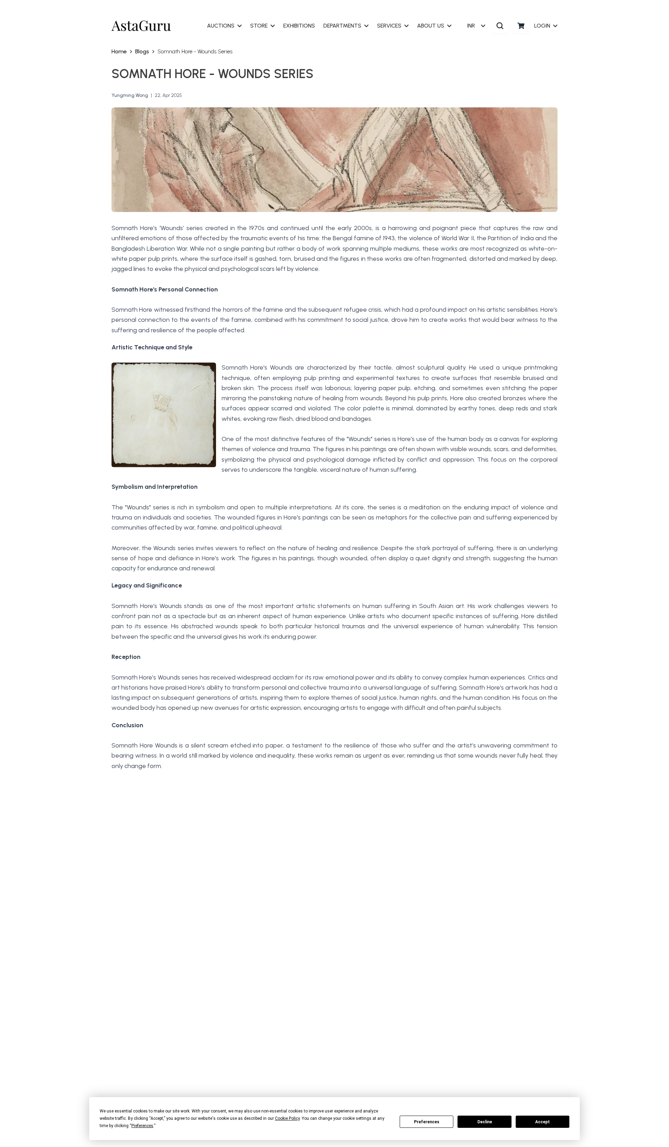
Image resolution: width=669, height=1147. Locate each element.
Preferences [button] (142, 1125)
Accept (542, 1121)
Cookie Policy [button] (287, 1118)
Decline (484, 1121)
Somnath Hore (132, 745)
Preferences (426, 1121)
